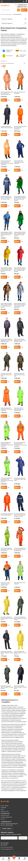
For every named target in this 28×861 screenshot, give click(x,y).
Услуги (2, 809)
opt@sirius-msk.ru (22, 6)
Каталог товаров (4, 805)
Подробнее (3, 100)
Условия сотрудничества (6, 817)
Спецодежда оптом (5, 813)
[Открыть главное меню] (2, 1)
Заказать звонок (6, 828)
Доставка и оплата (5, 815)
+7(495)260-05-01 (22, 5)
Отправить (23, 838)
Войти (24, 1)
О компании (3, 807)
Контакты (3, 819)
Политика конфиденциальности (7, 849)
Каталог (25, 10)
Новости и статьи (4, 811)
